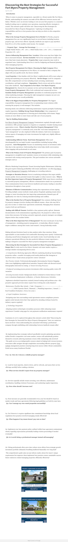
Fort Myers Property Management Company (19, 122)
